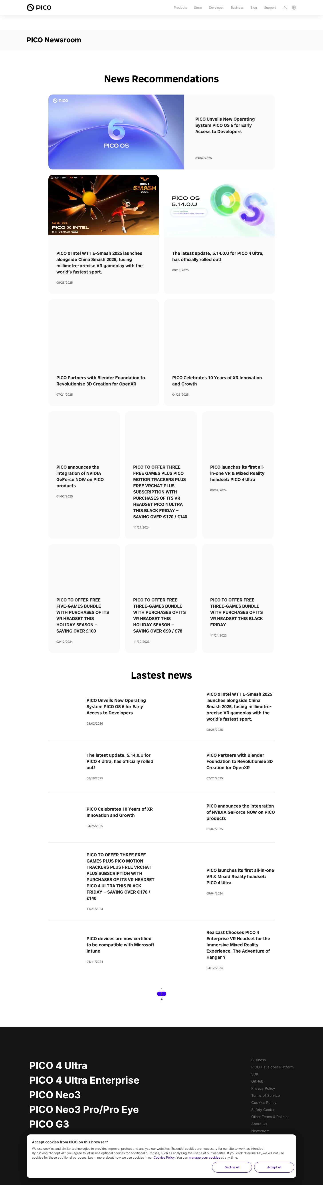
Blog (254, 7)
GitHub (257, 1081)
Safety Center (263, 1109)
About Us (259, 1124)
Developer (216, 7)
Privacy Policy (263, 1088)
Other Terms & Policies (270, 1116)
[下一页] (161, 1002)
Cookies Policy (263, 1102)
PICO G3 (49, 1124)
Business (237, 7)
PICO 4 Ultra (58, 1065)
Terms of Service (265, 1095)
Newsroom (260, 1131)
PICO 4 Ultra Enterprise (84, 1080)
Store (198, 7)
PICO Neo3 (55, 1095)
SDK (254, 1074)
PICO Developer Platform (272, 1067)
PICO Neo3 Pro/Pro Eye (84, 1109)
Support (270, 7)
